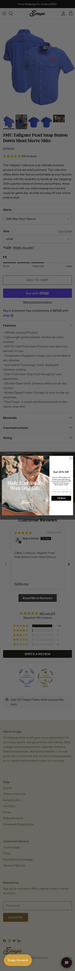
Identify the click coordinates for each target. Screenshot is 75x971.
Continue (61, 498)
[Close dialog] (70, 458)
